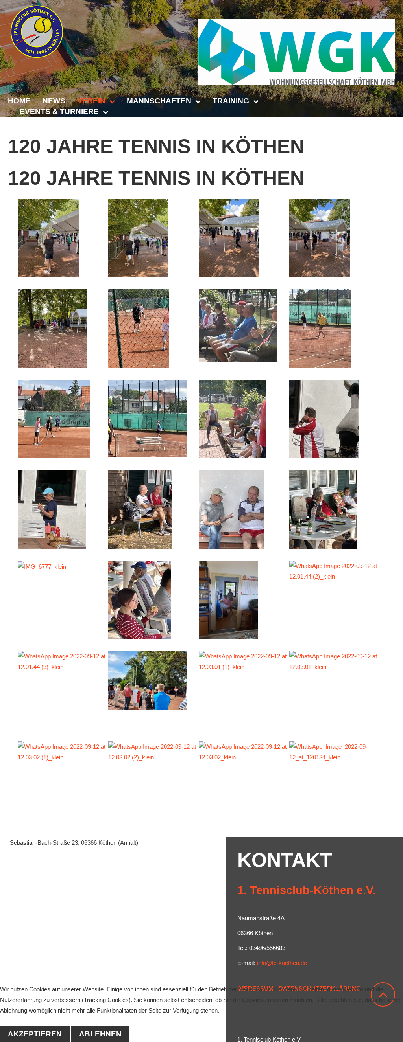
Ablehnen (100, 1034)
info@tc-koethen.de (282, 962)
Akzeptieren (35, 1034)
